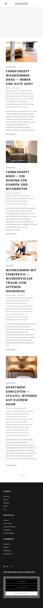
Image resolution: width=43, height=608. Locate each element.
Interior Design (11, 295)
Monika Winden (21, 408)
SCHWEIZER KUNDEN (9, 527)
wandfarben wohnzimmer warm (17, 107)
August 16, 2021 (10, 383)
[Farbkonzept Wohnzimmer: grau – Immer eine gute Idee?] (21, 51)
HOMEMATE (6, 544)
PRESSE (5, 506)
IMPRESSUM (6, 550)
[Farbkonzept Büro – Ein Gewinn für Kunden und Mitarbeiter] (21, 152)
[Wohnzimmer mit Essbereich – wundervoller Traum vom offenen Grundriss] (21, 250)
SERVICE (5, 500)
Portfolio (8, 88)
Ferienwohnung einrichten (18, 422)
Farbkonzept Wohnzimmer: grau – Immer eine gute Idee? (19, 77)
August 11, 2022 (10, 168)
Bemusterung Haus (12, 91)
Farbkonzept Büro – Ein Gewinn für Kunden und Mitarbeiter (18, 180)
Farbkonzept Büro (28, 93)
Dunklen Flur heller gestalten (15, 298)
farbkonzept (17, 93)
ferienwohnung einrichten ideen (21, 309)
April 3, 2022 (10, 266)
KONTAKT (6, 547)
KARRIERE (6, 503)
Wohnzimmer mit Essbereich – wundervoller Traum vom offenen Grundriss (21, 280)
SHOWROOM (7, 530)
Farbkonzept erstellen (13, 96)
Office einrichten (21, 204)
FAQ (4, 509)
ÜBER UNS (6, 496)
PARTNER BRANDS (8, 533)
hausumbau (10, 314)
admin (18, 88)
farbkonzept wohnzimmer (14, 99)
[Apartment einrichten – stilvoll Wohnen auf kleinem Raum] (21, 367)
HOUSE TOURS (7, 523)
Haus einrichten (11, 311)
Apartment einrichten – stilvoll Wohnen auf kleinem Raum (21, 395)
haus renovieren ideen (25, 311)
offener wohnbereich (21, 317)
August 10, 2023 (11, 67)
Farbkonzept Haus (27, 96)
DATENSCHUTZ (7, 554)
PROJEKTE (6, 520)
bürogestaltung (11, 196)
